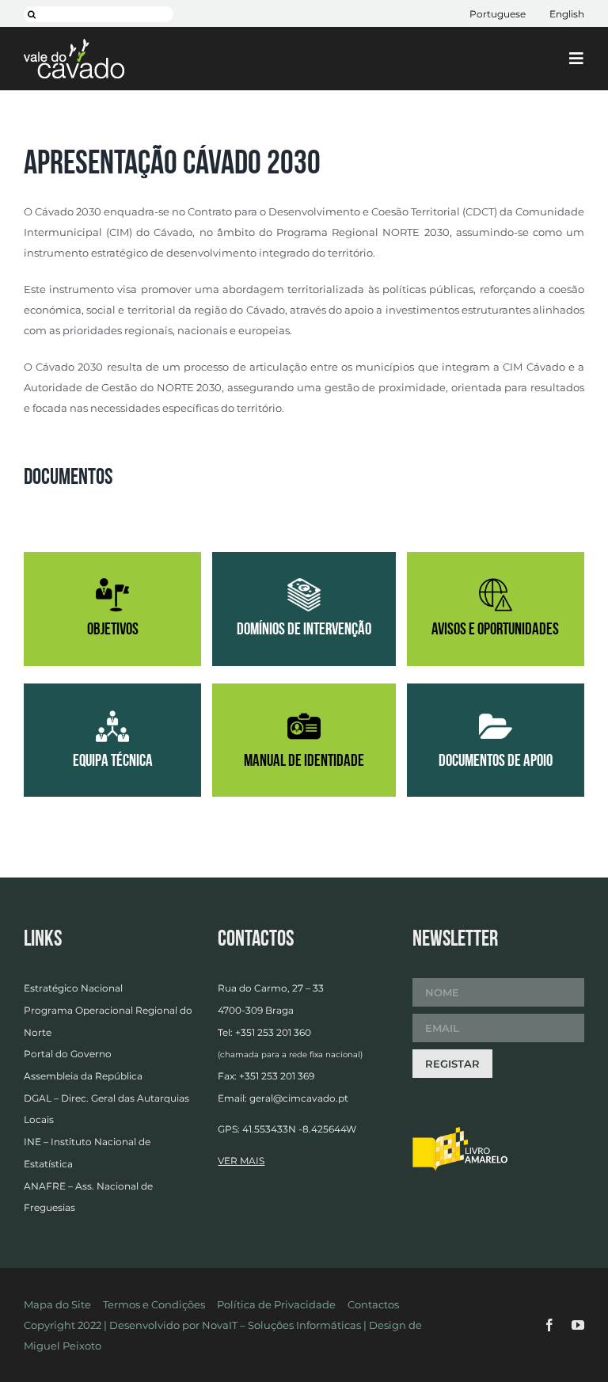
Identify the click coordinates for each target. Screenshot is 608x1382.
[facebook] (549, 1325)
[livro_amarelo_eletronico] (459, 1131)
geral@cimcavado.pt (298, 1098)
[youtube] (578, 1325)
